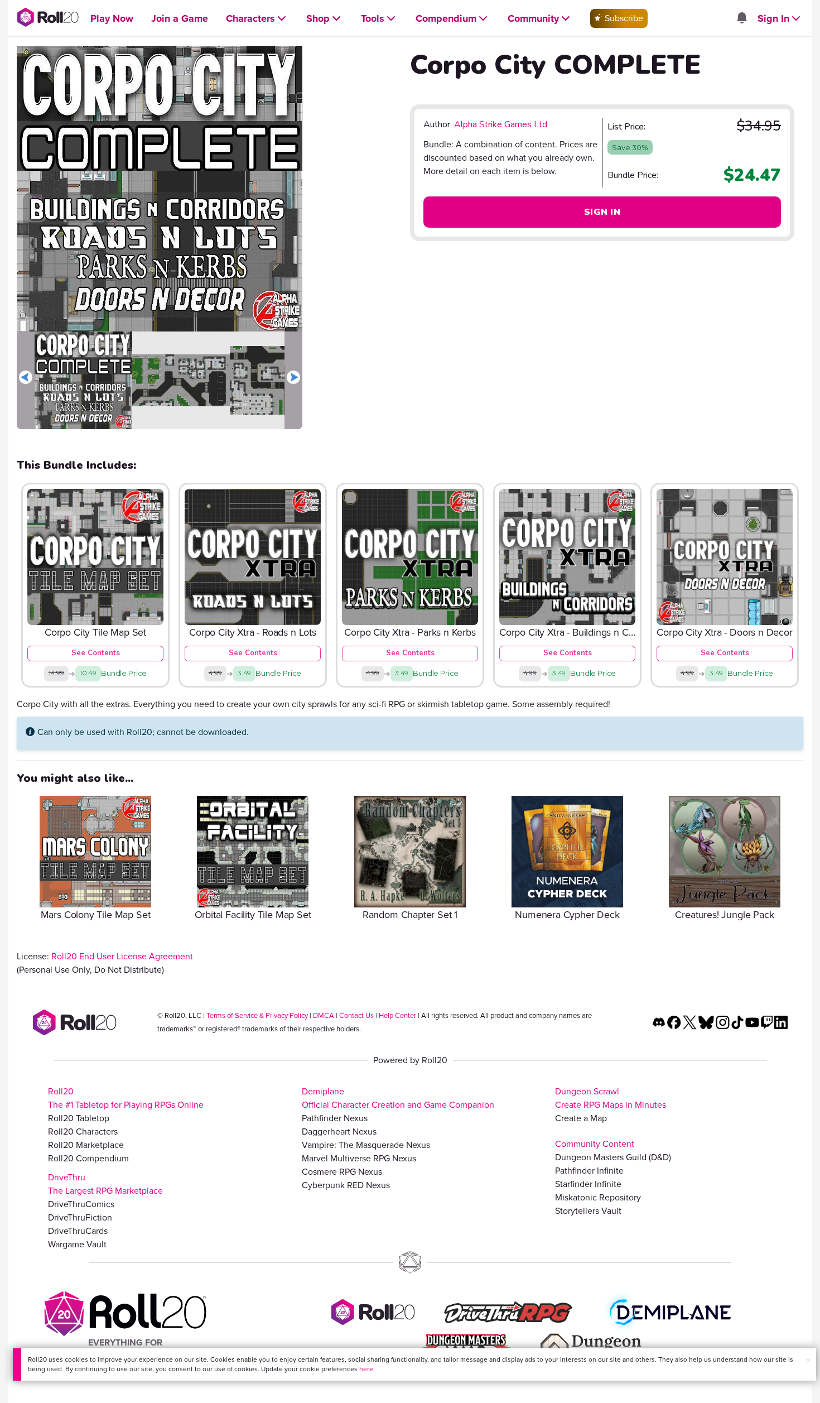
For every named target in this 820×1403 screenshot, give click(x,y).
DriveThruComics (81, 1204)
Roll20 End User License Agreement (122, 956)
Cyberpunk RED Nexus (346, 1185)
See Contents (95, 653)
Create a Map (581, 1118)
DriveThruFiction (80, 1217)
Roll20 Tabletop (78, 1118)
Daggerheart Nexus (339, 1131)
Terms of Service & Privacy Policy (257, 1015)
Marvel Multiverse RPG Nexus (359, 1158)
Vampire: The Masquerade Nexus (366, 1144)
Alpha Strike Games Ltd (500, 124)
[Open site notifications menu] (741, 18)
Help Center (397, 1015)
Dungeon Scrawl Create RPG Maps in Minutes (610, 1098)
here (366, 1369)
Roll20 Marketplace (86, 1144)
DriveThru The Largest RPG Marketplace (105, 1184)
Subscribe (622, 18)
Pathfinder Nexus (335, 1118)
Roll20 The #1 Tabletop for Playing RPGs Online (126, 1098)
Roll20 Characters (83, 1131)
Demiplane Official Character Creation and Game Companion (398, 1098)
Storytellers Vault (588, 1210)
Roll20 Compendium (88, 1158)
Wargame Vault (77, 1244)
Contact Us (356, 1015)
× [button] (808, 1360)
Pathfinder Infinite (589, 1170)
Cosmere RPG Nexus (342, 1171)
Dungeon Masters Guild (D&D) (613, 1157)
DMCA (323, 1015)
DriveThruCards (78, 1230)
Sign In (602, 212)
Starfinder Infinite (588, 1184)
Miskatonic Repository (598, 1197)
